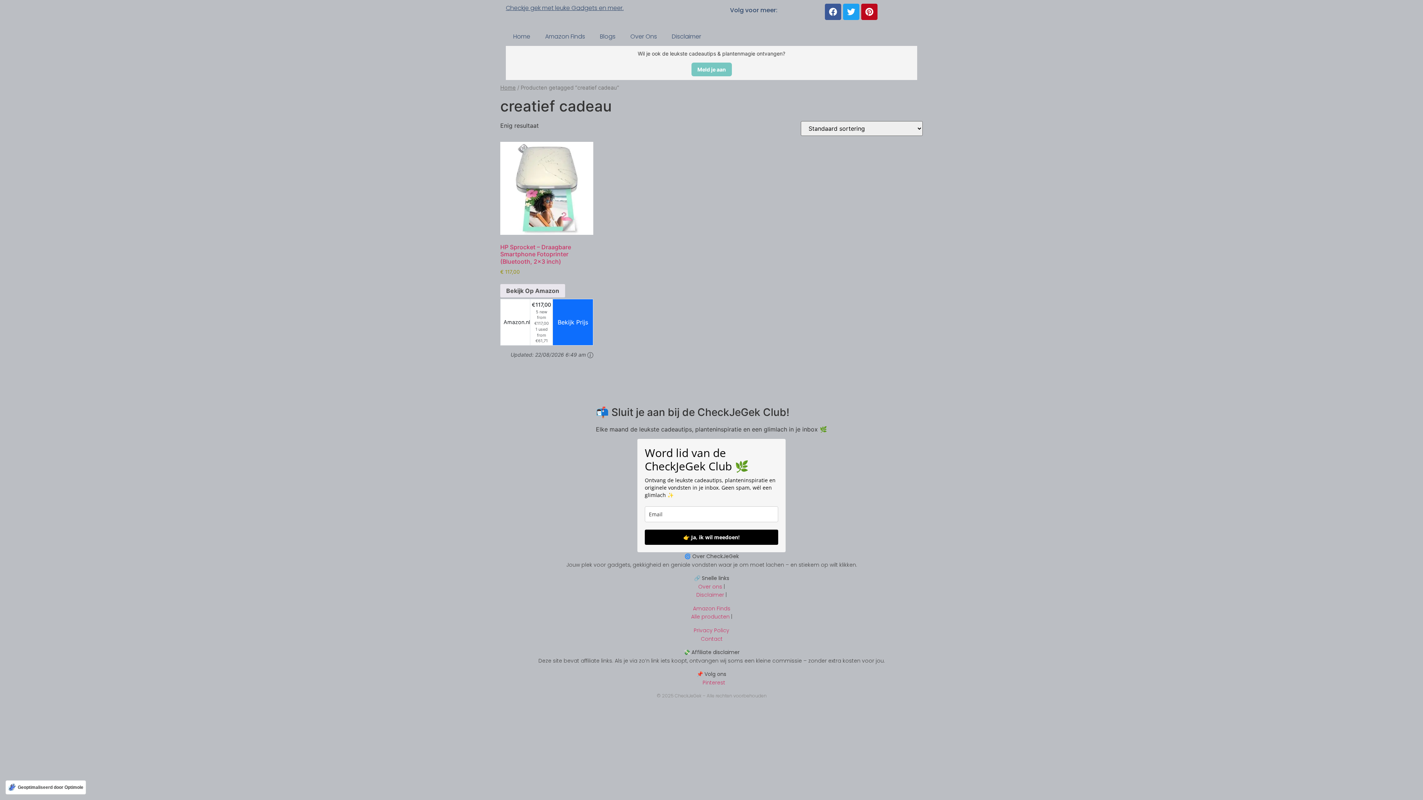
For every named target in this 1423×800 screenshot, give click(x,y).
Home (521, 36)
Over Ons (643, 36)
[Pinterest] (869, 12)
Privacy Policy (711, 630)
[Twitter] (851, 12)
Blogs (608, 36)
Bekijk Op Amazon (532, 290)
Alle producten (710, 616)
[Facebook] (833, 12)
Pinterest (711, 682)
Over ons (710, 586)
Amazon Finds (565, 36)
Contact (712, 639)
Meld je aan (711, 69)
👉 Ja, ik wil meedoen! (711, 537)
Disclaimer (686, 36)
